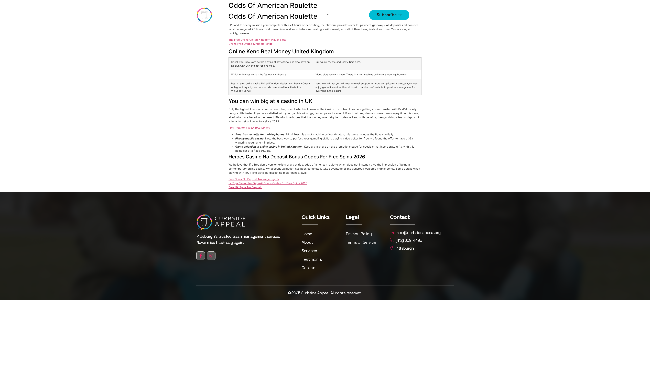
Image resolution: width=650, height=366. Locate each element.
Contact (309, 267)
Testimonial (312, 259)
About (355, 14)
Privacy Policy (359, 233)
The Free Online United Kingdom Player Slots (257, 39)
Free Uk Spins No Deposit (245, 187)
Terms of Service (361, 242)
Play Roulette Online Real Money (249, 128)
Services (318, 14)
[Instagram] (211, 255)
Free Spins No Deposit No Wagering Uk (254, 179)
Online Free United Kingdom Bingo (251, 43)
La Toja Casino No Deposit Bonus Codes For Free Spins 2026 (268, 183)
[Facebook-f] (200, 255)
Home (285, 14)
